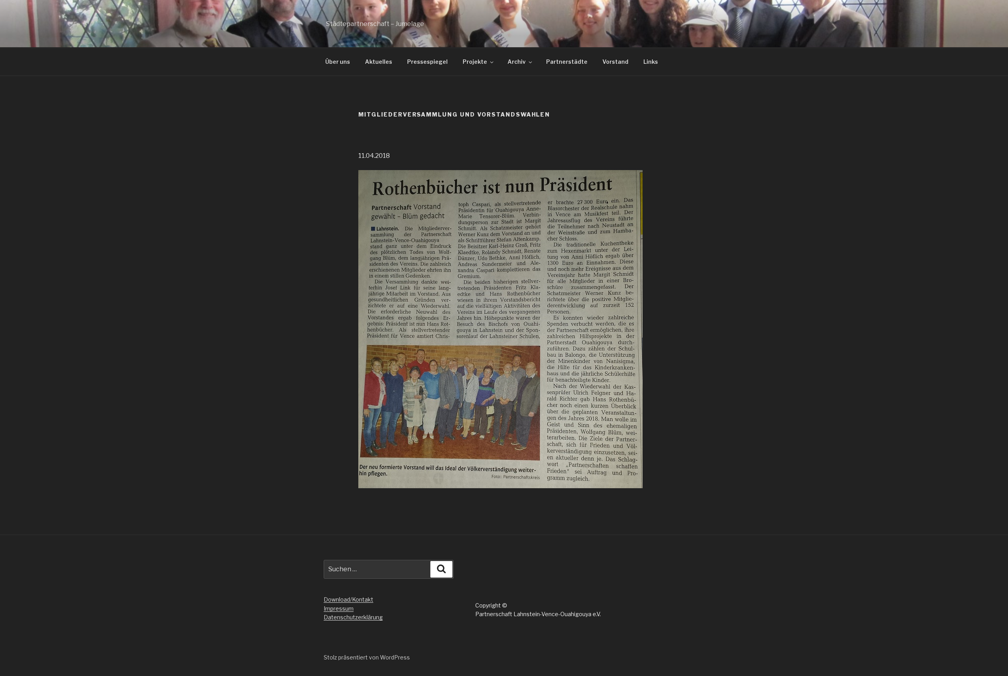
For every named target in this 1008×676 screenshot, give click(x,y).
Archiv (517, 61)
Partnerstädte (566, 61)
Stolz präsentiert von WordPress (367, 657)
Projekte (475, 61)
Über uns (337, 61)
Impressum (339, 608)
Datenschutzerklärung (353, 617)
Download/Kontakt (348, 599)
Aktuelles (378, 61)
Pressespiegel (427, 61)
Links (650, 61)
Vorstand (615, 61)
